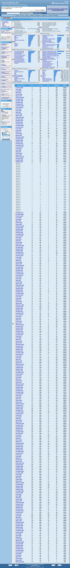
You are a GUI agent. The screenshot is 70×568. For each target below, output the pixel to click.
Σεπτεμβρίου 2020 (20, 253)
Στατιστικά (3, 108)
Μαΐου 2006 (18, 537)
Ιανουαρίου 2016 (19, 346)
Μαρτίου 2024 (19, 135)
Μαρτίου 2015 (19, 362)
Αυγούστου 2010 (19, 453)
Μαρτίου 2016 (19, 342)
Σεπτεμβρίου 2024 (20, 125)
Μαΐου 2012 (18, 418)
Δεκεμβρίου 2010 (19, 446)
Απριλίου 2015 (19, 360)
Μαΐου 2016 (18, 339)
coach (4, 61)
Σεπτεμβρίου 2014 (20, 372)
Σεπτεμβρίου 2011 (20, 431)
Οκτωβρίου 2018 (19, 291)
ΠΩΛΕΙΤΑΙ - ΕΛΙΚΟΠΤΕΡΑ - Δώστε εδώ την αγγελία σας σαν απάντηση (49, 54)
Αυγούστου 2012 (19, 413)
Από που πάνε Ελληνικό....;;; (20, 59)
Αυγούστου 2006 (19, 532)
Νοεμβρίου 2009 (19, 467)
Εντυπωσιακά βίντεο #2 (19, 58)
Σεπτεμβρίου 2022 (20, 214)
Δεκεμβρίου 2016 (19, 327)
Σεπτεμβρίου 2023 (20, 145)
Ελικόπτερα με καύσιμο (47, 41)
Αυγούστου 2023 (19, 146)
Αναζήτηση (37, 15)
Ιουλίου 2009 (18, 474)
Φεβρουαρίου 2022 (20, 225)
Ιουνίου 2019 (18, 278)
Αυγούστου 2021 (19, 235)
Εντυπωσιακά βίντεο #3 (19, 60)
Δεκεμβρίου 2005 (19, 545)
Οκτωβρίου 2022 (19, 212)
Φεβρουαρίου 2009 (20, 482)
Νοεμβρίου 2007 (19, 507)
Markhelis (4, 44)
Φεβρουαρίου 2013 (20, 403)
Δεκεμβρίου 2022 (19, 160)
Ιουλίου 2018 (18, 296)
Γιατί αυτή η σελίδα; (6, 26)
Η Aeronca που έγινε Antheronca (6, 82)
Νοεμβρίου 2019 (19, 270)
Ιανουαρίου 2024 (19, 138)
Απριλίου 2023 (19, 153)
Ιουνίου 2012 (18, 416)
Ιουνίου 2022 (18, 219)
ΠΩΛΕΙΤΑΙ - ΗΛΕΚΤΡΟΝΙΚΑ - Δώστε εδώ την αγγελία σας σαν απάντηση (49, 59)
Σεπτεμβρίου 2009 (20, 471)
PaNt (15, 36)
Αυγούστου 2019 (19, 275)
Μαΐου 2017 (18, 319)
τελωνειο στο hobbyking (4, 79)
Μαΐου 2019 (18, 280)
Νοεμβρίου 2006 (19, 527)
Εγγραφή (56, 15)
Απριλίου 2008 (19, 499)
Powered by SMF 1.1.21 (30, 564)
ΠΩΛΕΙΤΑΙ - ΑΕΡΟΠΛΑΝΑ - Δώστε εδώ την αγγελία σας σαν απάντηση (49, 52)
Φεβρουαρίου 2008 (20, 502)
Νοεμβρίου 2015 (19, 349)
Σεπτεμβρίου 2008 (20, 491)
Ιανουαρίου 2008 (19, 504)
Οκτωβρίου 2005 (19, 548)
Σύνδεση (50, 15)
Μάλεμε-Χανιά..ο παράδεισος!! (48, 67)
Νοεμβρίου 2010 (19, 448)
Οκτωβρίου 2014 (19, 370)
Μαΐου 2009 (18, 477)
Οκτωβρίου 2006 (19, 528)
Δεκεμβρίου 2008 (19, 486)
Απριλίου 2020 (19, 262)
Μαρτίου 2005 (19, 560)
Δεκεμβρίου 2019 (19, 268)
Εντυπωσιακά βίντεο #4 (19, 56)
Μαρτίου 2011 (19, 441)
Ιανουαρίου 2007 (19, 523)
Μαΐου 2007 (18, 517)
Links (3, 24)
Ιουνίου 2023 (18, 150)
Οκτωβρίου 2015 (19, 351)
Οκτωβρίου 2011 (19, 430)
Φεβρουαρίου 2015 (20, 364)
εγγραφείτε (20, 7)
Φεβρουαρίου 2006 (20, 542)
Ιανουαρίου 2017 (19, 326)
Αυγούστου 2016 (19, 334)
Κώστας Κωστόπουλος (18, 71)
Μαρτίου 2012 (19, 421)
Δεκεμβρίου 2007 (19, 505)
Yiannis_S (4, 48)
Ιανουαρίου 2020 (19, 267)
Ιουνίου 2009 (18, 476)
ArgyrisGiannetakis (18, 35)
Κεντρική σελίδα (5, 22)
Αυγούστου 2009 (19, 472)
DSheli (43, 72)
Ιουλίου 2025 (18, 108)
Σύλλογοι (4, 25)
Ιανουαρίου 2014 (19, 385)
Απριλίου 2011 (19, 439)
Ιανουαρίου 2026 (19, 99)
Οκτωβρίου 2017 (19, 311)
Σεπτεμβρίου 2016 (20, 332)
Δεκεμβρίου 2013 (19, 387)
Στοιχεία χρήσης (4, 28)
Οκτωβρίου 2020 (19, 252)
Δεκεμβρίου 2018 (19, 288)
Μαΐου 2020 (18, 260)
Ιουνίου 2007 (18, 515)
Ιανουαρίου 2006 (19, 543)
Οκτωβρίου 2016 (19, 331)
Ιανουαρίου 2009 (19, 484)
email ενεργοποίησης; (8, 8)
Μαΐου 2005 (18, 556)
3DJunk (15, 79)
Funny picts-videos (46, 62)
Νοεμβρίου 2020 (19, 250)
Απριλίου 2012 (19, 420)
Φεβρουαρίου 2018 (20, 304)
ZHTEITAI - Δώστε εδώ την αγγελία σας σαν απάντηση (49, 56)
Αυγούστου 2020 (19, 255)
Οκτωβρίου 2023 (19, 143)
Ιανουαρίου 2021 (19, 247)
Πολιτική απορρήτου (35, 565)
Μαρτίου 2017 (19, 323)
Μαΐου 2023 (18, 151)
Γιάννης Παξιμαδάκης (18, 76)
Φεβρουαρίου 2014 (20, 383)
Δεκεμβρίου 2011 (19, 426)
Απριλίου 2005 (19, 558)
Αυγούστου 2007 (19, 512)
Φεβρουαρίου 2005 (20, 561)
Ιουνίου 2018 (18, 298)
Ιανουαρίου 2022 (19, 227)
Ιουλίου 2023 (18, 148)
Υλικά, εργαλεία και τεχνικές (48, 45)
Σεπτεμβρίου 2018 (20, 293)
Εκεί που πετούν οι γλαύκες (19, 54)
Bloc (39, 566)
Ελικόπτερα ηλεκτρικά (46, 39)
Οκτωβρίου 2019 (19, 272)
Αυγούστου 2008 (19, 492)
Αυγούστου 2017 (19, 314)
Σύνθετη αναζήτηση (37, 13)
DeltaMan (16, 44)
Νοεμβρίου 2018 (19, 290)
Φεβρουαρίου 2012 (20, 423)
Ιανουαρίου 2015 (19, 365)
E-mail (24, 4)
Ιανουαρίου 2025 (19, 118)
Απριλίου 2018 (19, 301)
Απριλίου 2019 (19, 281)
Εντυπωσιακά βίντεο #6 (4, 43)
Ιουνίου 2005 (18, 555)
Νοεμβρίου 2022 (19, 161)
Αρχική (17, 15)
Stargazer (4, 80)
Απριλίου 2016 (19, 341)
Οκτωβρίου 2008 (19, 489)
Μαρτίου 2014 (19, 382)
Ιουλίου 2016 (18, 336)
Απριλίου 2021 (19, 242)
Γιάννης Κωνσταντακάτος (19, 40)
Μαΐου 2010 (18, 458)
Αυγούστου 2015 (19, 354)
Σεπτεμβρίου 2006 (20, 530)
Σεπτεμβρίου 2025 (20, 105)
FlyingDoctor (5, 57)
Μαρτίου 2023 (19, 155)
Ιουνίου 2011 (18, 436)
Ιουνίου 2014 (18, 377)
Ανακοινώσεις (45, 37)
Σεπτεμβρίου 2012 (20, 411)
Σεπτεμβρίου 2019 (20, 273)
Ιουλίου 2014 (18, 375)
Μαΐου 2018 (18, 300)
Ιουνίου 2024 (18, 130)
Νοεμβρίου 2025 (19, 102)
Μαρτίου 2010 (19, 461)
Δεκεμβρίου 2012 (19, 407)
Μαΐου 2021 (18, 240)
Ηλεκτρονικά (44, 46)
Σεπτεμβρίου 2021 (20, 234)
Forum (22, 15)
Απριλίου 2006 (19, 538)
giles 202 (44, 75)
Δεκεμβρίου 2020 (19, 248)
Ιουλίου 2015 (18, 355)
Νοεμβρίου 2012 (19, 408)
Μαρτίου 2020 (19, 263)
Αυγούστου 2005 (19, 551)
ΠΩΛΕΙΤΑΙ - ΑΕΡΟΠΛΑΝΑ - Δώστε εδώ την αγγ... (5, 47)
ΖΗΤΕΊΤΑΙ (2, 60)
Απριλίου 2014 (19, 380)
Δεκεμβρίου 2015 (19, 347)
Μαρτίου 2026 (19, 95)
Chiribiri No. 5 (3, 64)
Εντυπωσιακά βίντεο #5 (19, 52)
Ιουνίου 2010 (18, 456)
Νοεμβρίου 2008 (19, 487)
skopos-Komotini (45, 81)
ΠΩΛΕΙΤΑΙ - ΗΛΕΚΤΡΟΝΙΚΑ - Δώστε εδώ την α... (5, 56)
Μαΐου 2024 (18, 132)
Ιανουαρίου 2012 (19, 425)
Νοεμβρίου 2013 (19, 388)
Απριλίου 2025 (19, 113)
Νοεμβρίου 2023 (19, 141)
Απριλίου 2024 (19, 133)
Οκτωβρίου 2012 (19, 410)
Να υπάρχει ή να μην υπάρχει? (6, 97)
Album (26, 15)
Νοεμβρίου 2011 (19, 428)
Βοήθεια (31, 15)
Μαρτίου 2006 (19, 540)
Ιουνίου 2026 (18, 90)
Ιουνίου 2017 (18, 318)
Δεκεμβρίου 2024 (19, 120)
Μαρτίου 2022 (19, 224)
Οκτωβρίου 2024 (19, 123)
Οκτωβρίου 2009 (19, 469)
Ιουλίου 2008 (18, 494)
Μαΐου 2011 (18, 438)
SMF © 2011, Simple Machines (39, 564)
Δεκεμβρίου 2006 (19, 525)
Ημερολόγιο (44, 15)
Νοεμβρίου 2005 (19, 546)
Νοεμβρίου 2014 (19, 369)
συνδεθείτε (16, 7)
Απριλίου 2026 (19, 94)
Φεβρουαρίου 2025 (20, 117)
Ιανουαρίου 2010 (19, 464)
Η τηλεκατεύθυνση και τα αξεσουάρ (49, 44)
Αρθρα (3, 23)
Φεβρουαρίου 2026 (20, 97)
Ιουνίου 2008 (18, 495)
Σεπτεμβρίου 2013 (20, 392)
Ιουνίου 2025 (18, 110)
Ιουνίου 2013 (18, 397)
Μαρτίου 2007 (19, 520)
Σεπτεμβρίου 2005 (20, 550)
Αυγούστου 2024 (19, 127)
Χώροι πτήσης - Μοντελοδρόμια (48, 38)
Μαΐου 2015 (18, 359)
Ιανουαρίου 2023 (19, 158)
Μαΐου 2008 (18, 497)
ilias (15, 41)
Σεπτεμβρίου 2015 (20, 352)
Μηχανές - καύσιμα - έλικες (47, 48)
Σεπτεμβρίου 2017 (20, 313)
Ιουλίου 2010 (18, 454)
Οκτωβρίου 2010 (19, 449)
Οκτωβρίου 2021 (19, 232)
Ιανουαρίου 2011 (19, 444)
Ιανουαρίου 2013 (19, 405)
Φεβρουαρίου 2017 (20, 324)
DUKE (43, 74)
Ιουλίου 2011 (18, 435)
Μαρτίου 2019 (19, 283)
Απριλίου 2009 (19, 479)
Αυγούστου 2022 (19, 216)
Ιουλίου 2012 (18, 415)
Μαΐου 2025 (18, 112)
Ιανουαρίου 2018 (19, 306)
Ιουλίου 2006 (18, 533)
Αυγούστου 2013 (19, 393)
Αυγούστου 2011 (19, 433)
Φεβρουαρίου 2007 (20, 522)
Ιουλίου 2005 (18, 553)
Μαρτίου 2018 (19, 303)
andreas (16, 43)
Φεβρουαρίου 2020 (20, 265)
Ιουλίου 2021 (18, 237)
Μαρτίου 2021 (19, 244)
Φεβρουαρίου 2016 (20, 344)
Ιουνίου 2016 (18, 337)
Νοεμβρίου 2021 (19, 230)
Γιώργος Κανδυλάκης (18, 75)
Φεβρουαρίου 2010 (20, 463)
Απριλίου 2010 (19, 459)
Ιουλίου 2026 (18, 89)
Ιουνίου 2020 (18, 258)
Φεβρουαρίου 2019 (20, 285)
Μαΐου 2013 (18, 398)
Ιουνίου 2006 (18, 535)
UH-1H (4, 83)
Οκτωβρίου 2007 (19, 509)
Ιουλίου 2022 (18, 217)
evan (15, 38)
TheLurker (4, 65)
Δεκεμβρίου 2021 (19, 229)
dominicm (4, 90)
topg (3, 94)
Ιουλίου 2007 (18, 514)
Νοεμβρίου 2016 (19, 329)
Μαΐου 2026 (18, 92)
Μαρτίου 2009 (19, 481)
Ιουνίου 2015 (18, 357)
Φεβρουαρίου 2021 (20, 245)
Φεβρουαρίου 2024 (20, 136)
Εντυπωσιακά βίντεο (18, 57)
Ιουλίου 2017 (18, 316)
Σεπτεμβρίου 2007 (20, 510)
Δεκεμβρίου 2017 (19, 308)
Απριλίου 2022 (19, 222)
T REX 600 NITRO (18, 53)
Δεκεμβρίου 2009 (19, 466)
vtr (14, 42)
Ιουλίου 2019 (18, 276)
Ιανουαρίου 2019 (19, 286)
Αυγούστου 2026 (19, 87)
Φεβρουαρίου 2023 (20, 156)
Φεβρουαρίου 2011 (20, 443)
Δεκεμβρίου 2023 (19, 140)
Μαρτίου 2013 (19, 402)
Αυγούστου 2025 (19, 107)
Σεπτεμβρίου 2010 (20, 451)
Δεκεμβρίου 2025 (19, 100)
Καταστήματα (5, 21)
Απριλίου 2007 (19, 518)
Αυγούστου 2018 (19, 295)
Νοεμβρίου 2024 (19, 122)
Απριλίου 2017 (19, 321)
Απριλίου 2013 (19, 400)
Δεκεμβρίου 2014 (19, 367)
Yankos (15, 45)
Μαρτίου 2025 (19, 115)
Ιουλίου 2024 (18, 128)
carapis (4, 52)
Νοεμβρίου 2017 (19, 309)
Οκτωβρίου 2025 (19, 104)
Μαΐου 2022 (18, 220)
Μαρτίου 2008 (19, 500)
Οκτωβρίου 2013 (19, 390)
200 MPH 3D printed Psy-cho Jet (6, 51)
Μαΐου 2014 (18, 379)
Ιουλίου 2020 (18, 257)
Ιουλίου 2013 (18, 395)
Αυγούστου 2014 (19, 374)
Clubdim (26, 6)
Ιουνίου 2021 (18, 239)
